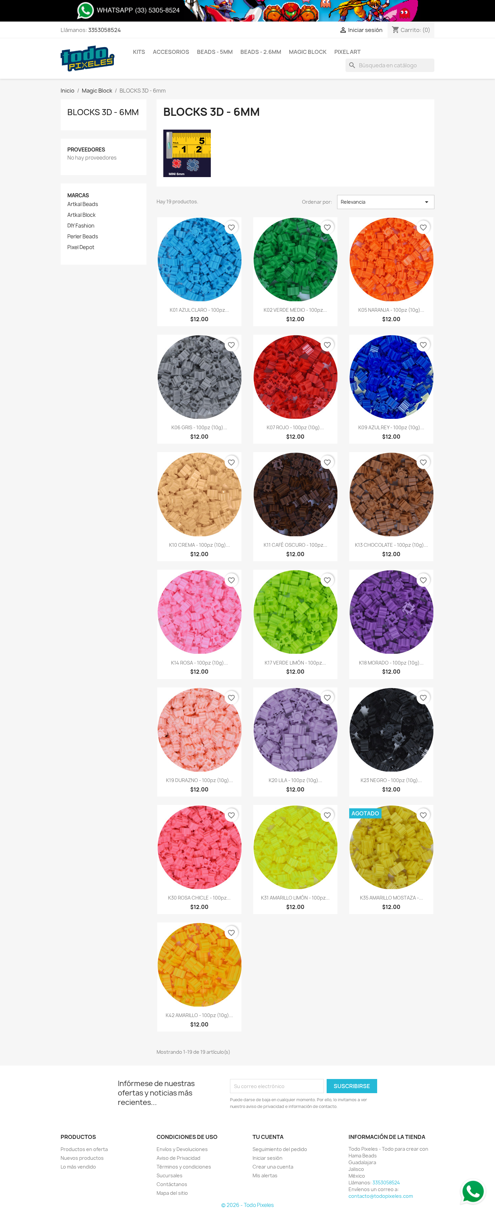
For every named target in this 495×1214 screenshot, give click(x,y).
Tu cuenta (268, 1137)
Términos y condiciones (184, 1167)
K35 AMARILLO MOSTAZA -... (391, 898)
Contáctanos (172, 1184)
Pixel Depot (80, 247)
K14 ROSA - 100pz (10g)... (199, 663)
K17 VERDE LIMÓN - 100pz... (295, 663)
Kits (139, 52)
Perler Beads (82, 236)
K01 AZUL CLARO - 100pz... (199, 310)
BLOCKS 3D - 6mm (103, 112)
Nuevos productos (82, 1158)
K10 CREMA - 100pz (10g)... (199, 545)
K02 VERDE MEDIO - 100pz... (295, 310)
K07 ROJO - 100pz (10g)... (295, 427)
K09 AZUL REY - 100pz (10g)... (391, 427)
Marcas (78, 195)
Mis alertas (265, 1175)
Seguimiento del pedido (280, 1149)
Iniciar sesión (268, 1158)
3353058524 (104, 30)
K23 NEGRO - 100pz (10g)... (391, 780)
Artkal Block (81, 215)
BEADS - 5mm (215, 52)
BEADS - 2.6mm (260, 52)
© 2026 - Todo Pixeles (247, 1205)
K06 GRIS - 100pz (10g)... (199, 427)
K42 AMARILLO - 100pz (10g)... (199, 1015)
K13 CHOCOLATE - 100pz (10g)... (391, 545)
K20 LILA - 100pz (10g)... (295, 780)
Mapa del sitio (172, 1193)
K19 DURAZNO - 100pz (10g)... (199, 780)
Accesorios (171, 52)
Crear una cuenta (273, 1167)
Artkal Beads (82, 204)
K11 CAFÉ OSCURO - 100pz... (295, 545)
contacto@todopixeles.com (381, 1196)
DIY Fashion (80, 226)
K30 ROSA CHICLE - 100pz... (199, 898)
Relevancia (386, 202)
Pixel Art (347, 52)
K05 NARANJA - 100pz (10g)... (391, 310)
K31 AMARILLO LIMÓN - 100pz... (295, 898)
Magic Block (308, 52)
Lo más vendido (78, 1167)
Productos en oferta (84, 1149)
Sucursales (170, 1175)
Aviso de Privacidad (178, 1158)
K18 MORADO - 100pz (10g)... (391, 663)
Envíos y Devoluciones (182, 1149)
